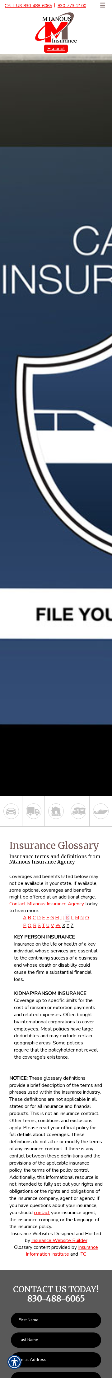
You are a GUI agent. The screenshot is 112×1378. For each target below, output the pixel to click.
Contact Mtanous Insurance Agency (46, 903)
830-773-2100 (72, 6)
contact (42, 1212)
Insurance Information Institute (62, 1250)
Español (56, 48)
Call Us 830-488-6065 (28, 6)
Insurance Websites (32, 1233)
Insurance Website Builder (59, 1240)
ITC (82, 1254)
